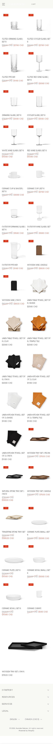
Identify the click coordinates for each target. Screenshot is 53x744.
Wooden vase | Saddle (37, 265)
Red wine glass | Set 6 (37, 151)
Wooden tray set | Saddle (39, 491)
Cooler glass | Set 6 (36, 115)
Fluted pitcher (8, 77)
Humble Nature (22, 728)
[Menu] (3, 4)
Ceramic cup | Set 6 (35, 189)
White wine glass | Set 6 (13, 151)
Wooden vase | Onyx (11, 300)
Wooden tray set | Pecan (38, 453)
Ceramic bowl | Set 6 (11, 608)
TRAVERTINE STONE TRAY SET (13, 532)
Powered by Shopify (26, 731)
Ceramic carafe (34, 608)
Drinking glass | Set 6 (11, 115)
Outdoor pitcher (10, 265)
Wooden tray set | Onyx (13, 672)
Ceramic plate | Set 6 (11, 570)
